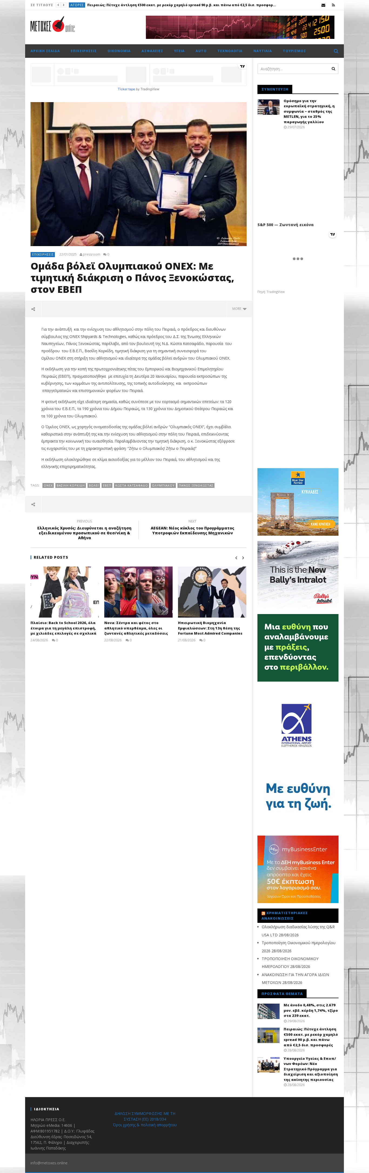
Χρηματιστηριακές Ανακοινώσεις (284, 915)
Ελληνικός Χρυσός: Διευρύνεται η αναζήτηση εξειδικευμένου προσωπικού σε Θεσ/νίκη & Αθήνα (84, 530)
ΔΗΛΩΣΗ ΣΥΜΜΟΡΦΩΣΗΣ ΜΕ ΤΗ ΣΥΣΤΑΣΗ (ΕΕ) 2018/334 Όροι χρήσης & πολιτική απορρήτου (145, 1119)
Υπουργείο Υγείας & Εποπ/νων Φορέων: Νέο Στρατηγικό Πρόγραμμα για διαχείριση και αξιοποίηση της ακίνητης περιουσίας (177, 5)
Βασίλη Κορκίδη (71, 485)
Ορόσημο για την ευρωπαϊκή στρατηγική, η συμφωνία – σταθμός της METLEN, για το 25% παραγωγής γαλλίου (309, 111)
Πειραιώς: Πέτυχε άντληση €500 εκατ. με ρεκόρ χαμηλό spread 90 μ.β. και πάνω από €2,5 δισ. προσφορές (311, 1037)
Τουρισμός (294, 51)
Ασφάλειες (152, 51)
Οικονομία (119, 51)
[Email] (323, 5)
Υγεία (75, 5)
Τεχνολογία (230, 51)
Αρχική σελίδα (45, 51)
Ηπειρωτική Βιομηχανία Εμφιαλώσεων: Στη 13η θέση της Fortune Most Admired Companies (210, 628)
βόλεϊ (94, 485)
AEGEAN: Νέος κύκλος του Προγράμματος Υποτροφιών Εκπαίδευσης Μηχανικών (192, 528)
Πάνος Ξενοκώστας (196, 485)
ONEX (48, 485)
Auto (201, 51)
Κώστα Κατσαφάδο (131, 485)
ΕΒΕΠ (107, 485)
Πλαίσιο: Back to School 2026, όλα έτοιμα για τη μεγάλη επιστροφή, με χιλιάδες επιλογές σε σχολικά (63, 628)
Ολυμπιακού (163, 485)
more (237, 308)
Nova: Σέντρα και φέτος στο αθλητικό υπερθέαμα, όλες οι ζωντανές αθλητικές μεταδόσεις (136, 628)
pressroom (91, 254)
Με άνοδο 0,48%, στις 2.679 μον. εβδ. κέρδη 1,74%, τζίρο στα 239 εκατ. (311, 1010)
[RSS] (333, 5)
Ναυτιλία (262, 51)
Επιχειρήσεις (84, 51)
